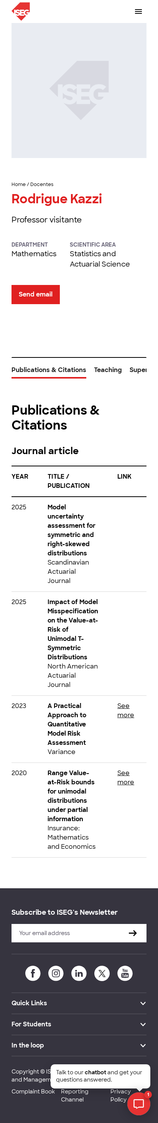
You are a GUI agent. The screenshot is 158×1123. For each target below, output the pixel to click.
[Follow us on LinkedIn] (79, 973)
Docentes (41, 184)
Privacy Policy (120, 1095)
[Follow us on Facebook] (33, 973)
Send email (36, 294)
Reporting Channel (75, 1095)
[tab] (49, 373)
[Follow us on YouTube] (125, 973)
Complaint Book (33, 1091)
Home (19, 184)
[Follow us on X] (102, 973)
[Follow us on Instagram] (56, 973)
